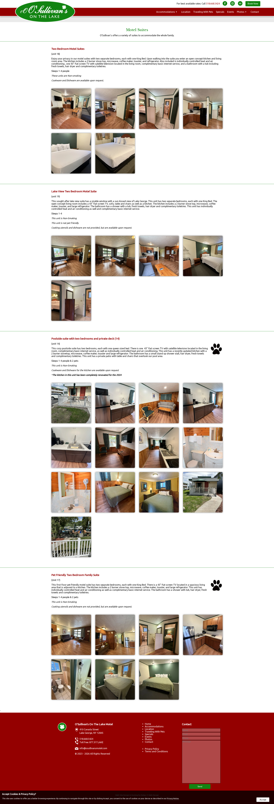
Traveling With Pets (203, 12)
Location (185, 12)
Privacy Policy (152, 749)
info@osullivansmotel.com (93, 748)
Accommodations (165, 12)
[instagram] (233, 3)
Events (230, 12)
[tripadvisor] (241, 3)
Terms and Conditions (156, 751)
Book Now (253, 3)
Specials (220, 12)
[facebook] (226, 3)
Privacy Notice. (173, 798)
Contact (255, 12)
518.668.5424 (213, 3)
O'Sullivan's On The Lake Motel (94, 724)
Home (148, 724)
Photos (240, 12)
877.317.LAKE (96, 742)
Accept (263, 799)
